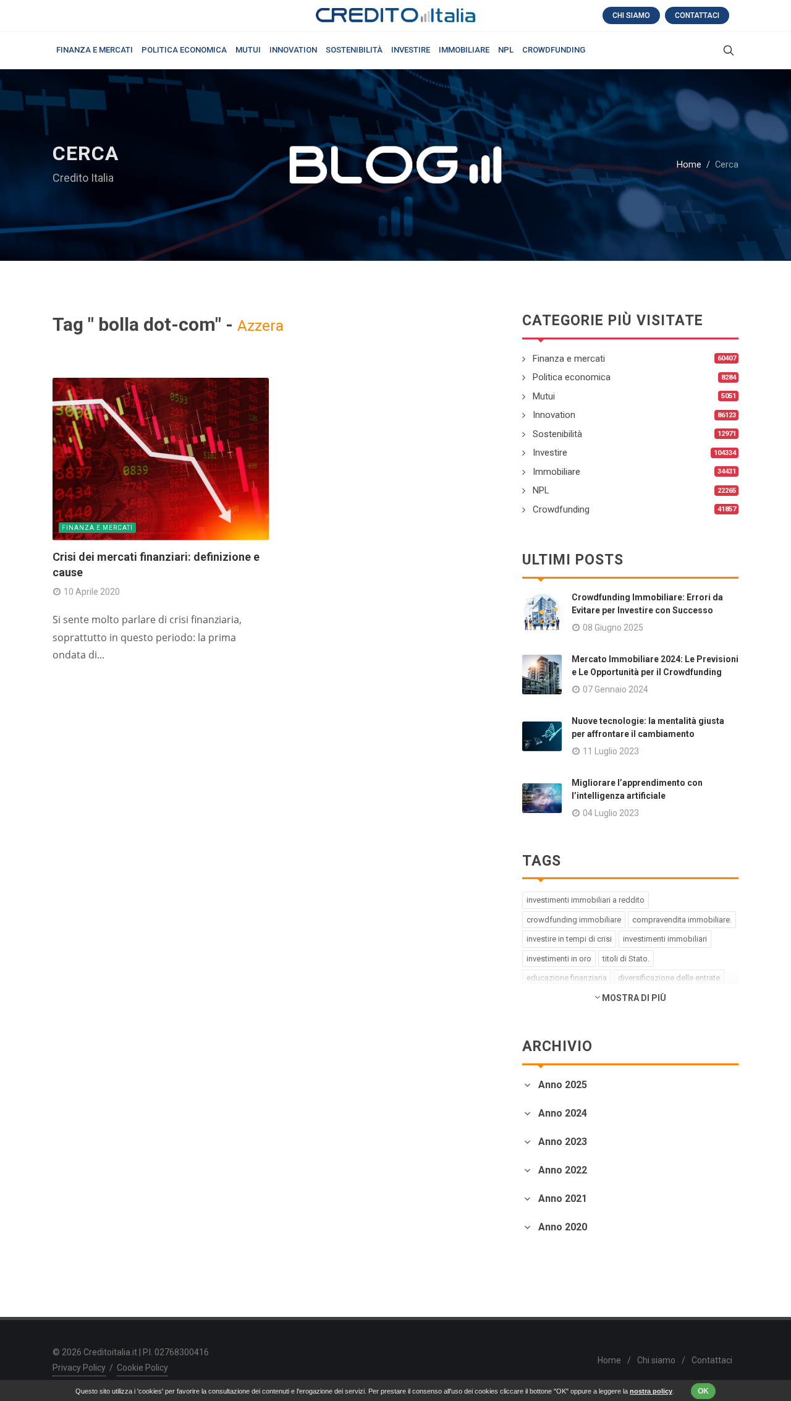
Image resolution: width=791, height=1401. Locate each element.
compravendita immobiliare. (682, 919)
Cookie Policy (142, 1368)
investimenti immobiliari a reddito (586, 900)
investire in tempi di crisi (569, 938)
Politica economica (572, 377)
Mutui (544, 396)
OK (703, 1391)
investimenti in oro (559, 958)
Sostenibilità (557, 434)
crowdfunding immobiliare (574, 919)
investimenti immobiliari (665, 938)
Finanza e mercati (97, 527)
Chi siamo (631, 15)
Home (689, 165)
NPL (541, 490)
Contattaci (697, 15)
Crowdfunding (561, 509)
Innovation (554, 414)
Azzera (260, 325)
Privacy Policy (79, 1368)
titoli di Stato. (626, 958)
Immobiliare (556, 471)
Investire (550, 452)
